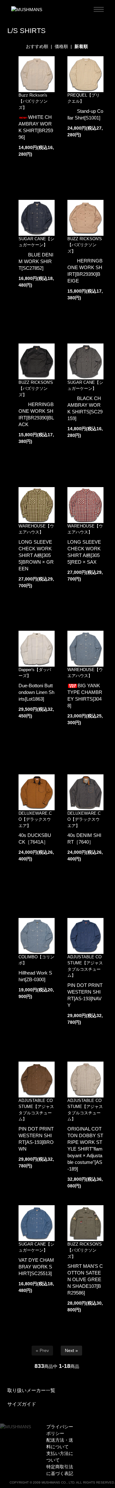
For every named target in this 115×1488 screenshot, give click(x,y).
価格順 (61, 46)
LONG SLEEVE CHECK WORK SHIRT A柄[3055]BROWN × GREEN (36, 555)
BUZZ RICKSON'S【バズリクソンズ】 (84, 245)
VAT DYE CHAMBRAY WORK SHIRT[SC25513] (36, 1266)
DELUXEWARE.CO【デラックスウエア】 (35, 819)
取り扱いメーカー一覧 (31, 1390)
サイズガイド (21, 1404)
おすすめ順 (37, 46)
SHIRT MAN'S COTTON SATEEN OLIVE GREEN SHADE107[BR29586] (85, 1279)
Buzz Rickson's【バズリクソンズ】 (33, 101)
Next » (71, 1350)
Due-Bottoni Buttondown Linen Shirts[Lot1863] (36, 692)
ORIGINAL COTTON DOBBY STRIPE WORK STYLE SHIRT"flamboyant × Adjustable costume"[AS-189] (85, 1149)
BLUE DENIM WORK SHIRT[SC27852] (36, 261)
